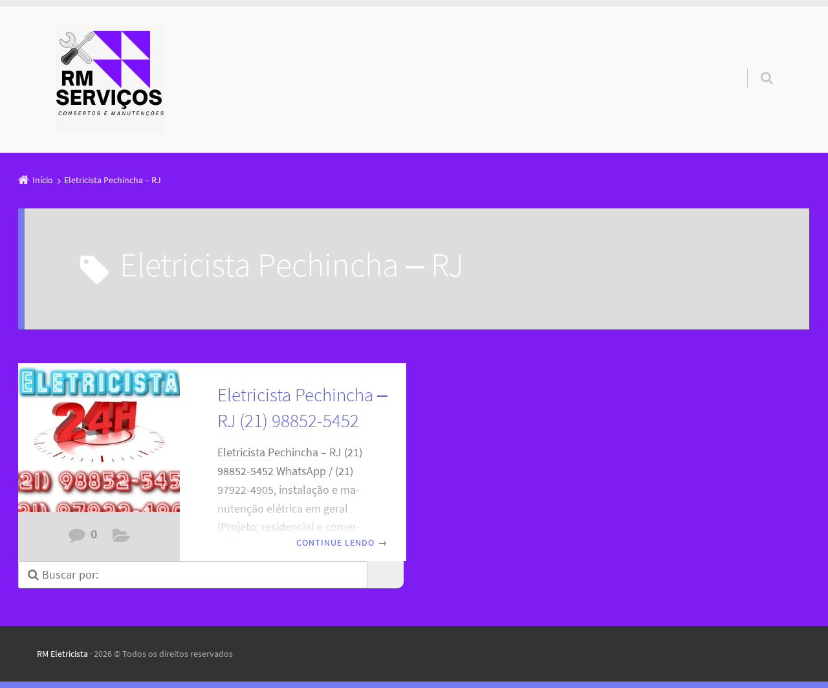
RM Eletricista (62, 654)
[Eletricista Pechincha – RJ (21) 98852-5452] (99, 444)
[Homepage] (110, 79)
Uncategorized (121, 538)
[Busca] (754, 64)
